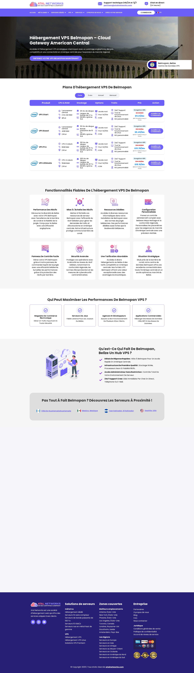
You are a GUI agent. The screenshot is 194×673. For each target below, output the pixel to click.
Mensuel (113, 95)
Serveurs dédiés (57, 13)
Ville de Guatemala (56, 411)
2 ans (90, 95)
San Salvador (121, 411)
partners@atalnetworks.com (118, 5)
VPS (69, 13)
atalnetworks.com (115, 667)
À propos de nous (94, 13)
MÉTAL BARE (42, 13)
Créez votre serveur (113, 13)
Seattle (151, 410)
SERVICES (79, 13)
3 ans (80, 95)
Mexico (90, 410)
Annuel (101, 95)
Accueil (33, 13)
